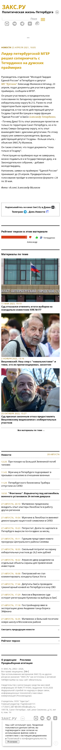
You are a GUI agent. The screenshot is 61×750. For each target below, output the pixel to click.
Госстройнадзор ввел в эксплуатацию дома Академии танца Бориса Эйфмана (25, 608)
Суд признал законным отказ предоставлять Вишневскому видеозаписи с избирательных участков (28, 419)
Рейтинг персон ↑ (30, 640)
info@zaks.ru (28, 706)
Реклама (25, 659)
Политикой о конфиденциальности (26, 738)
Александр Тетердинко (42, 116)
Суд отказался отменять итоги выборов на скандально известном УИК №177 (27, 308)
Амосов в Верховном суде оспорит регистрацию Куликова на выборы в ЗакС (29, 596)
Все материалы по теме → (31, 430)
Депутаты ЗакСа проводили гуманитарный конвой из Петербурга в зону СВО (28, 585)
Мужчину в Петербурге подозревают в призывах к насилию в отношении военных (26, 474)
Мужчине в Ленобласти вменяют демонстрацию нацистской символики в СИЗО (29, 519)
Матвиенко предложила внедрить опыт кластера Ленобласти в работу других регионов (27, 507)
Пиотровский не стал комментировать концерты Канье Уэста (23, 575)
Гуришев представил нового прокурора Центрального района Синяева (27, 540)
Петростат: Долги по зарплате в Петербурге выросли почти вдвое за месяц (29, 530)
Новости (6, 47)
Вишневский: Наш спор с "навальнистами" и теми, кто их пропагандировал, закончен (28, 363)
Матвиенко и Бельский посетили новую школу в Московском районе (29, 620)
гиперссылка (8, 679)
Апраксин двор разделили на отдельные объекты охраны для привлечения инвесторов (27, 563)
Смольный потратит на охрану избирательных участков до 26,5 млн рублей (28, 551)
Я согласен (12, 742)
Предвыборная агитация (17, 663)
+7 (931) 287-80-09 (11, 706)
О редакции (8, 659)
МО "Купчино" (9, 84)
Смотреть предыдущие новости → (30, 629)
